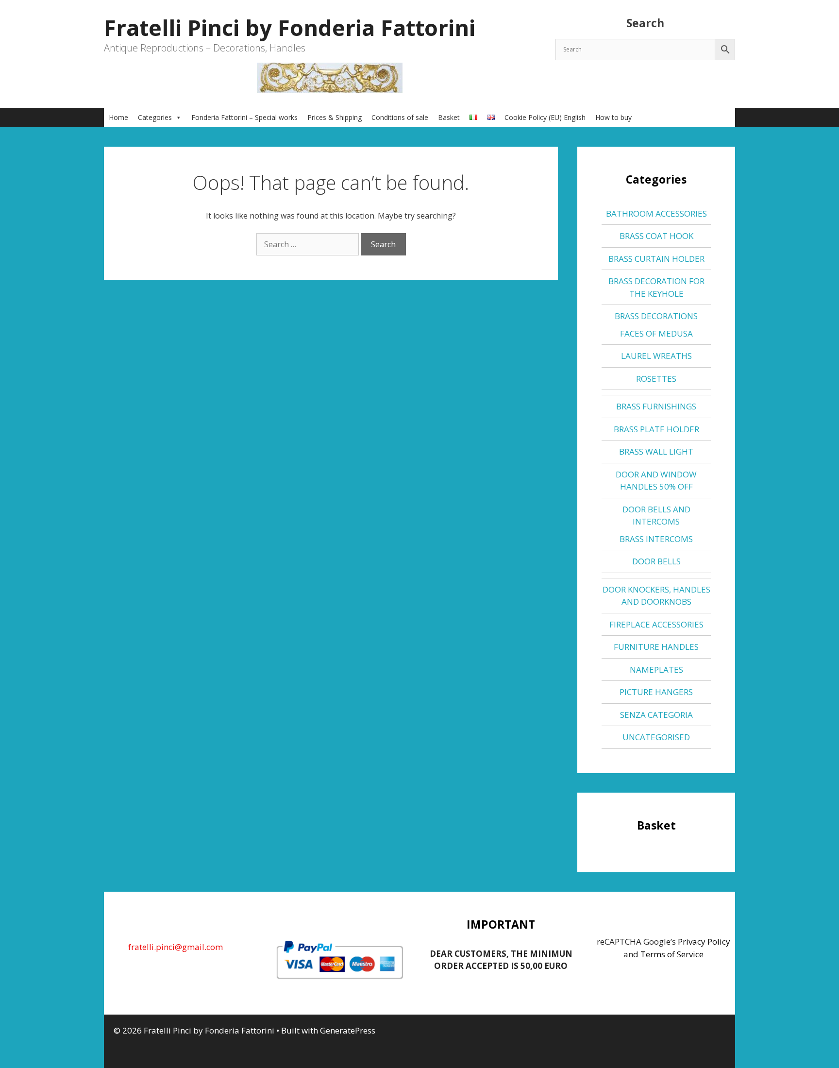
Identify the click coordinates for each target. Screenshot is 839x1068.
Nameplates (656, 669)
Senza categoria (656, 714)
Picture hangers (656, 691)
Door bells (656, 561)
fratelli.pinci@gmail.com (175, 946)
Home (118, 117)
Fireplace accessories (656, 624)
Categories (155, 117)
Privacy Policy (704, 941)
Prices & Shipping (334, 117)
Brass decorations (656, 316)
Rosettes (656, 378)
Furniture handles (656, 646)
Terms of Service (672, 954)
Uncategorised (656, 737)
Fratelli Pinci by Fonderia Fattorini (289, 27)
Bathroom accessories (656, 213)
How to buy (613, 117)
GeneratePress (347, 1030)
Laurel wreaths (656, 355)
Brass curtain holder (656, 258)
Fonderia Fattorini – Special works (244, 117)
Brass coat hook (656, 235)
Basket (449, 117)
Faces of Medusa (656, 333)
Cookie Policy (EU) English (545, 117)
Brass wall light (656, 451)
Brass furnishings (656, 406)
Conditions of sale (399, 117)
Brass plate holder (656, 429)
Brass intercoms (656, 538)
